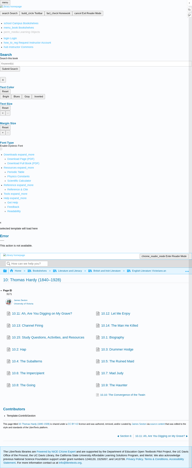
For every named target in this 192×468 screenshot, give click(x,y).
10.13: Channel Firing (27, 325)
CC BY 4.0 (73, 424)
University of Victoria (23, 304)
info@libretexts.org (69, 462)
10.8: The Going (23, 385)
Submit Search (10, 69)
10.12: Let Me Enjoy (115, 313)
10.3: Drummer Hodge (117, 349)
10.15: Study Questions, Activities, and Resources (48, 337)
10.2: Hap (19, 349)
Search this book (9, 58)
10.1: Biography (112, 337)
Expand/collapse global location (187, 270)
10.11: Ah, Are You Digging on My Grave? (42, 313)
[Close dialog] (2, 240)
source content (157, 424)
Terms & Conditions (156, 459)
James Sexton (20, 300)
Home (18, 271)
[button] (13, 206)
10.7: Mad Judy (112, 373)
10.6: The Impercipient (28, 373)
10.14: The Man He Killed (119, 325)
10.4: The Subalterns (27, 361)
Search (9, 263)
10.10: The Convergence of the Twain (122, 394)
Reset (5, 91)
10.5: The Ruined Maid (117, 361)
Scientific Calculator (19, 180)
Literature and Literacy (70, 271)
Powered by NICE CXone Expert (56, 451)
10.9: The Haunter (114, 385)
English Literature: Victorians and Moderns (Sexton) (160, 271)
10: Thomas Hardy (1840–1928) (34, 424)
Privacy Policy (134, 459)
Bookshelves (39, 271)
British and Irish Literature (107, 271)
